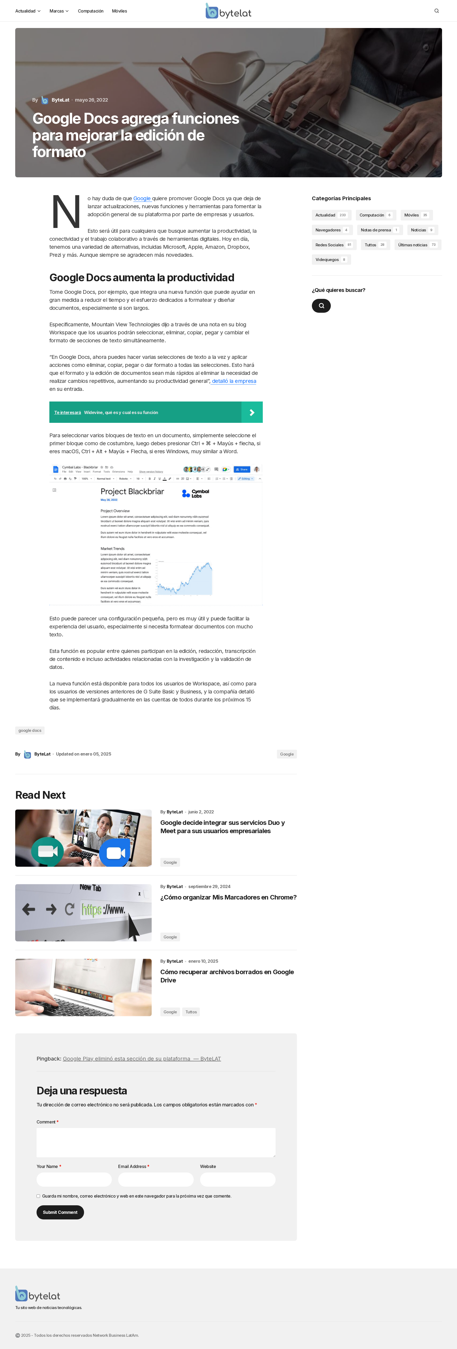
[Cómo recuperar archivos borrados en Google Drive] (83, 987)
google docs (29, 730)
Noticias (421, 229)
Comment (48, 1122)
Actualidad (331, 215)
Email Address (133, 1166)
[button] (436, 10)
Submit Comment (60, 1212)
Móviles (415, 215)
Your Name (49, 1166)
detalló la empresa (233, 381)
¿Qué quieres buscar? (338, 290)
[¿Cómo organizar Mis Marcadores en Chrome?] (83, 912)
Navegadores (331, 229)
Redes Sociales (333, 244)
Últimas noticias (417, 244)
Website (208, 1166)
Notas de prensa (379, 229)
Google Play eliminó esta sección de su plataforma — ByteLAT (142, 1058)
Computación (375, 215)
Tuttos (191, 1011)
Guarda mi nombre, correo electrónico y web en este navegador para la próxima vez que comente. (137, 1196)
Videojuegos (330, 259)
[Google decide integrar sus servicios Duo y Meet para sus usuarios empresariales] (83, 838)
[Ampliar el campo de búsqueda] (321, 306)
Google (142, 198)
